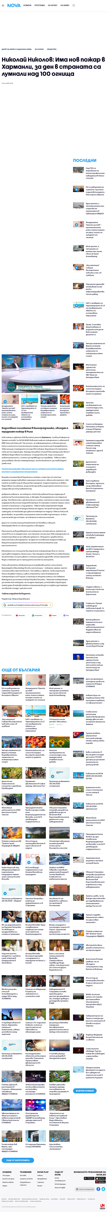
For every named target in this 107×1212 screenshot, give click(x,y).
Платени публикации (35, 1201)
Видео (5, 1186)
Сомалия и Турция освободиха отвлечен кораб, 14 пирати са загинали (95, 607)
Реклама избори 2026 (14, 1199)
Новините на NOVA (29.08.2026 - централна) (94, 806)
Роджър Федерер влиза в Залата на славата (94, 1037)
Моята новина (8, 1182)
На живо (65, 5)
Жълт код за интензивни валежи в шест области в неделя (35, 844)
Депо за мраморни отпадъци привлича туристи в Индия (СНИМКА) (95, 682)
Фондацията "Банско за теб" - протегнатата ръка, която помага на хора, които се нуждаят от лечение (35, 694)
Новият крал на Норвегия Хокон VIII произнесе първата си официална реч (95, 699)
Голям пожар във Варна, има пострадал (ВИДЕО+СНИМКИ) (10, 1147)
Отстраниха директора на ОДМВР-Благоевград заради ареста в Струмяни (35, 1118)
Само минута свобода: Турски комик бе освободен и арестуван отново (95, 1054)
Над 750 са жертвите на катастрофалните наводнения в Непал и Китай (95, 173)
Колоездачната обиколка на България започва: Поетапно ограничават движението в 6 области (35, 1059)
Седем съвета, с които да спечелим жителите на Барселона (95, 590)
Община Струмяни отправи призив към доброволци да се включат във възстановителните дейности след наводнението (59, 815)
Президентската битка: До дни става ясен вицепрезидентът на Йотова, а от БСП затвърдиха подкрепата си (35, 815)
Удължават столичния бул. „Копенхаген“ (56, 1146)
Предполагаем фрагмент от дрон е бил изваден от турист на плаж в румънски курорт (95, 1073)
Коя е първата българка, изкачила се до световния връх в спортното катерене (95, 486)
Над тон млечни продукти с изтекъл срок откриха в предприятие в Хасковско (11, 958)
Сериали (40, 1182)
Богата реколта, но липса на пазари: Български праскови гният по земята (35, 753)
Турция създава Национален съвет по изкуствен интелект (95, 918)
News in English (60, 1187)
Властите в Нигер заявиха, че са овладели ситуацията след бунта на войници (94, 964)
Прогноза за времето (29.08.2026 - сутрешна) (12, 1056)
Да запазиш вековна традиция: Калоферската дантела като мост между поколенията (59, 1027)
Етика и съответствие (21, 1201)
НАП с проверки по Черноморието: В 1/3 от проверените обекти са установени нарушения (34, 725)
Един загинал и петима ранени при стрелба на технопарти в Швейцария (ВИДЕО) (95, 208)
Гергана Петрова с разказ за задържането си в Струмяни (34, 901)
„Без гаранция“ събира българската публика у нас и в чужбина (12, 722)
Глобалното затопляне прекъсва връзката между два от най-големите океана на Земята (95, 718)
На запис (52, 5)
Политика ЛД (91, 1199)
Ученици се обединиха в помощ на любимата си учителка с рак (35, 992)
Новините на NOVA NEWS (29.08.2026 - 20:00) (94, 776)
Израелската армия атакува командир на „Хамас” (95, 535)
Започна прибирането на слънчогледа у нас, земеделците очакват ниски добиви (58, 756)
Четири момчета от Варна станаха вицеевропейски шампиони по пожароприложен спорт (11, 756)
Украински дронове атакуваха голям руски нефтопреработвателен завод (95, 289)
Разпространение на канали (30, 1199)
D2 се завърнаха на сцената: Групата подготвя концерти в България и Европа (12, 691)
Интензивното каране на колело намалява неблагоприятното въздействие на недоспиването (95, 626)
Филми (39, 1186)
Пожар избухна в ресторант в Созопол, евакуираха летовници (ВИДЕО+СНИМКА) (12, 1089)
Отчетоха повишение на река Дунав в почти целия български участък (59, 844)
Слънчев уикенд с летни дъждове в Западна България (57, 1056)
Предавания (42, 1179)
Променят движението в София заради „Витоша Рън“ (35, 783)
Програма (39, 5)
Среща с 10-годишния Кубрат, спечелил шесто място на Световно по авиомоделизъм (35, 1027)
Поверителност (81, 1199)
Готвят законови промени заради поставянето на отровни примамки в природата (59, 1089)
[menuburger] (3, 5)
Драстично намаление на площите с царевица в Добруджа (11, 784)
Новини (27, 5)
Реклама (4, 1199)
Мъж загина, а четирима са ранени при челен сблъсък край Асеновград (59, 691)
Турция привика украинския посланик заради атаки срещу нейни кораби (95, 738)
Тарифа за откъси (44, 1199)
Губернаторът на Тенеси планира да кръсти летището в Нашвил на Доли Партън (95, 1021)
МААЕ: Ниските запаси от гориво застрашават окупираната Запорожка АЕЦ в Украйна (94, 1000)
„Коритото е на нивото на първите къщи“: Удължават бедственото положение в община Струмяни (59, 1119)
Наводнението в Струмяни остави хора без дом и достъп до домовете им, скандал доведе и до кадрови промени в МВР (59, 996)
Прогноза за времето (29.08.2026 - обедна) (12, 899)
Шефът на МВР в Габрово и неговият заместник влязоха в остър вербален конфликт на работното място (59, 873)
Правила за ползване (7, 1201)
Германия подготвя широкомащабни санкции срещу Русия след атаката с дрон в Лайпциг (95, 446)
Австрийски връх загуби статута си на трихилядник (95, 947)
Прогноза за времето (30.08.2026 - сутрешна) (59, 783)
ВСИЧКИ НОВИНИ (85, 1091)
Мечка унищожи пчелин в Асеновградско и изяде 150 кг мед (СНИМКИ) (10, 993)
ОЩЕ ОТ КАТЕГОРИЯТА (17, 1160)
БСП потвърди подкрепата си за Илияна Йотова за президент (34, 870)
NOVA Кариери (60, 1184)
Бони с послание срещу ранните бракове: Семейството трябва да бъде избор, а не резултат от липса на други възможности (59, 962)
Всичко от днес (8, 1179)
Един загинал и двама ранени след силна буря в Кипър (95, 643)
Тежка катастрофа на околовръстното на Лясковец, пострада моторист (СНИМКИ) (35, 1089)
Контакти (63, 1199)
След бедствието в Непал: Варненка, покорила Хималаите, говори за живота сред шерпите (11, 1028)
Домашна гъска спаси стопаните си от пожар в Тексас (94, 791)
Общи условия (71, 1199)
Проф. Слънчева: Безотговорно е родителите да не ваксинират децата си (94, 329)
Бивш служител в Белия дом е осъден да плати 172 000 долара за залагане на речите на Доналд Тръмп (95, 758)
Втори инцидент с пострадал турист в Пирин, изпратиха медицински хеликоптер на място (59, 929)
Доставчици (54, 1199)
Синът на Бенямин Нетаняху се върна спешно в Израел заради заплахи (95, 427)
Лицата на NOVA (26, 1179)
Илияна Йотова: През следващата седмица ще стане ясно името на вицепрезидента (35, 929)
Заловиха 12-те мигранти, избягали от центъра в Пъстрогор (58, 901)
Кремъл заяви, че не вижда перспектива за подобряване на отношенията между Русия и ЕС (95, 901)
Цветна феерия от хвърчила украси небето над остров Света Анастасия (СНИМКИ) (11, 1118)
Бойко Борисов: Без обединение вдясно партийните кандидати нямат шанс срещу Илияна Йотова (11, 873)
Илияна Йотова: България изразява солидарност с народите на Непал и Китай (35, 958)
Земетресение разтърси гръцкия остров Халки (94, 860)
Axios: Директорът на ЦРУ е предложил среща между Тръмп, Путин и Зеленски (95, 551)
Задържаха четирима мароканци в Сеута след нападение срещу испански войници (95, 571)
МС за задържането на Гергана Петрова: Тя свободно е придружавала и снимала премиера (11, 929)
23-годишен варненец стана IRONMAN (35, 1145)
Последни (6, 1175)
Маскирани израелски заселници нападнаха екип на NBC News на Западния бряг (94, 371)
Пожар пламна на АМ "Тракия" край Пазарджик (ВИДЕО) (11, 843)
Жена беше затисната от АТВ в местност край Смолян (11, 811)
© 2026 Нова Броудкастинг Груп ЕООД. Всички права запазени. (19, 1206)
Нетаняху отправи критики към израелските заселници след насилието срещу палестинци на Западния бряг (95, 662)
